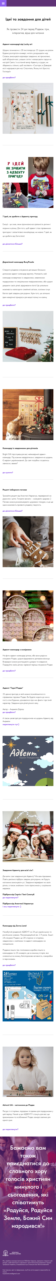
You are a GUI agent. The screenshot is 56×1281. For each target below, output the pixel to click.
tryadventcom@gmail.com (11, 1273)
